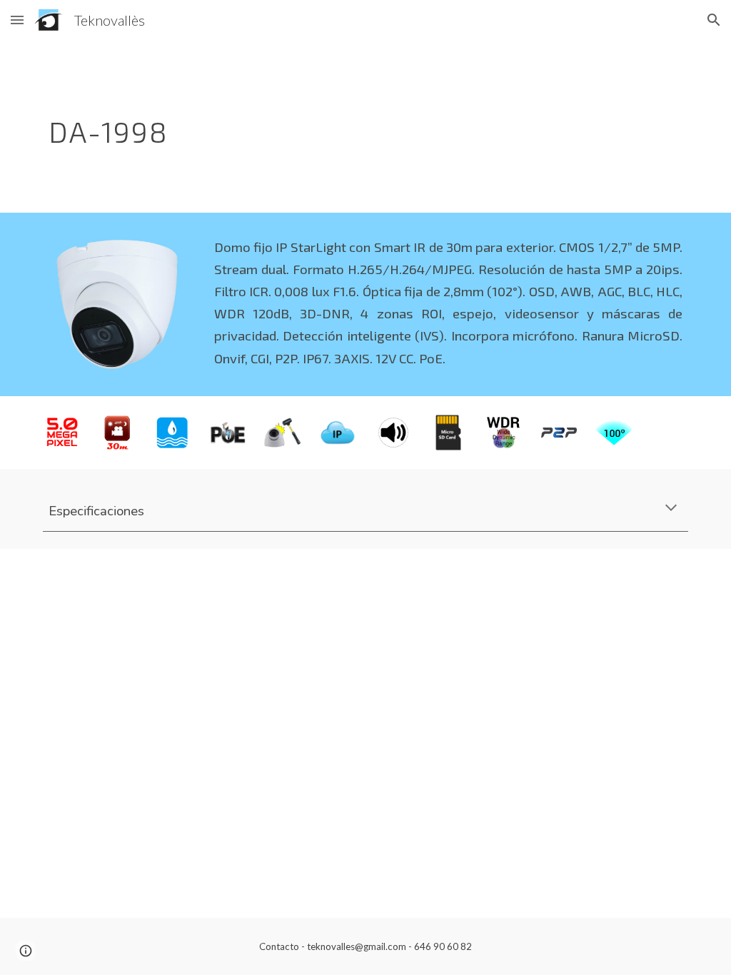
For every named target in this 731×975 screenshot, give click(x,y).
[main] (310, 126)
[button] (17, 19)
